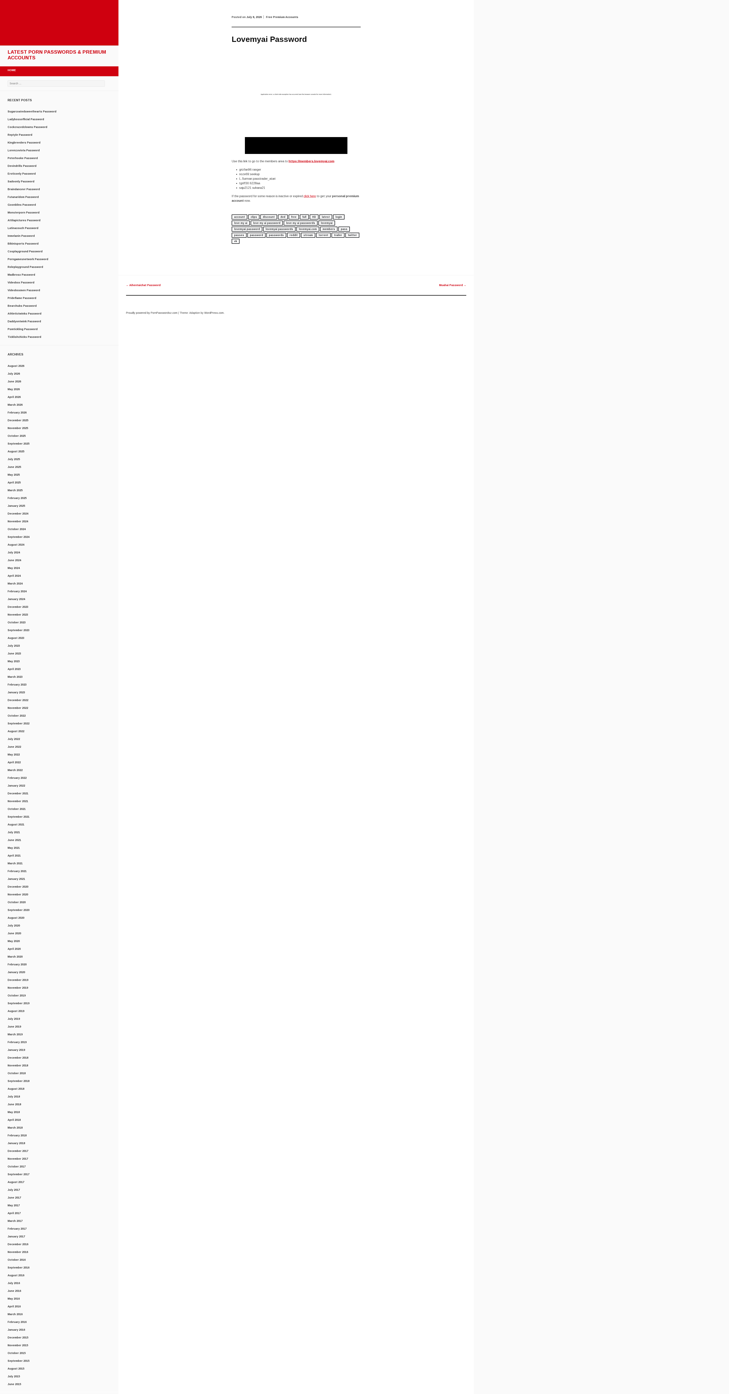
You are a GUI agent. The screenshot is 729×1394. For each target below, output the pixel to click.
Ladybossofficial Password (26, 119)
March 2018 (15, 1127)
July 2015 (14, 1376)
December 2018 (18, 1057)
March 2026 (15, 404)
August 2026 (16, 365)
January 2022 (16, 785)
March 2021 (15, 863)
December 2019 (18, 979)
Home (12, 70)
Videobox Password (21, 282)
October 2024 (17, 529)
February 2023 (17, 684)
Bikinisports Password (23, 243)
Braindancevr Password (24, 189)
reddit (294, 235)
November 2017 (18, 1158)
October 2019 (17, 995)
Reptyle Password (20, 134)
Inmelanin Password (21, 235)
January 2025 (16, 505)
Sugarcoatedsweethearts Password (32, 111)
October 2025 (17, 435)
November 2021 (18, 801)
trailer (338, 235)
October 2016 (17, 1259)
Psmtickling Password (23, 329)
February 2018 (17, 1135)
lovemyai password (247, 229)
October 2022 (17, 715)
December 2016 (18, 1244)
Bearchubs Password (22, 305)
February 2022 (17, 777)
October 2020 (17, 902)
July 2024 (14, 552)
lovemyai (327, 222)
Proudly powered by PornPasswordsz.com (151, 312)
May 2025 (14, 474)
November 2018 (18, 1065)
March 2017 (15, 1220)
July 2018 (14, 1096)
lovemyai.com (308, 229)
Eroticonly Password (22, 173)
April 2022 (14, 762)
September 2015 (18, 1360)
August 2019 (16, 1011)
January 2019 (16, 1049)
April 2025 (14, 482)
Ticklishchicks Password (24, 336)
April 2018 (14, 1119)
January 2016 (16, 1329)
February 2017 (17, 1228)
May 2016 (14, 1298)
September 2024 (18, 536)
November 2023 (18, 614)
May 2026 (14, 389)
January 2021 (16, 878)
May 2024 (14, 568)
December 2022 (18, 700)
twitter (352, 235)
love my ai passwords (300, 222)
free (294, 216)
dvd (282, 216)
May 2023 (14, 661)
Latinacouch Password (23, 228)
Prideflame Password (22, 298)
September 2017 (18, 1174)
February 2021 (17, 871)
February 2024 (17, 591)
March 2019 (15, 1034)
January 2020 (16, 972)
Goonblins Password (22, 204)
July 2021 (14, 832)
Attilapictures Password (24, 220)
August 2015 (16, 1368)
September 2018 (18, 1081)
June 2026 (14, 381)
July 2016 (14, 1283)
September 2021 (18, 816)
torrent (323, 235)
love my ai (240, 222)
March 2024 (15, 583)
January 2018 (16, 1143)
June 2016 (14, 1290)
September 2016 (18, 1267)
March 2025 (15, 490)
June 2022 (14, 746)
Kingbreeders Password (24, 142)
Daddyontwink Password (24, 321)
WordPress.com (214, 312)
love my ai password (266, 222)
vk (235, 241)
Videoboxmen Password (24, 290)
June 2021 (14, 840)
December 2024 (18, 513)
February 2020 (17, 964)
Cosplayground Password (25, 251)
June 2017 (14, 1197)
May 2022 (14, 754)
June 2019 (14, 1026)
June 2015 (14, 1384)
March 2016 (15, 1314)
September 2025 (18, 443)
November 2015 (18, 1345)
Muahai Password (452, 285)
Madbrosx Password (21, 274)
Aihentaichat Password (143, 285)
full (304, 216)
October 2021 (17, 808)
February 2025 (17, 498)
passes (239, 235)
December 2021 (18, 793)
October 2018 (17, 1073)
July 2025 (14, 459)
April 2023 (14, 669)
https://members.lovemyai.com (311, 161)
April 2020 (14, 948)
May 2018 (14, 1112)
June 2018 (14, 1104)
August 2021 (16, 824)
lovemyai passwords (279, 229)
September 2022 (18, 723)
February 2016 (17, 1321)
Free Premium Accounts (282, 17)
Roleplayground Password (25, 266)
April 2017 (14, 1213)
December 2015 (18, 1337)
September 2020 (18, 910)
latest (326, 216)
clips (254, 216)
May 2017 (14, 1205)
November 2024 (18, 521)
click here (310, 196)
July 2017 (14, 1189)
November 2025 (18, 428)
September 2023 (18, 630)
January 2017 (16, 1236)
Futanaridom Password (23, 196)
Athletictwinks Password (24, 313)
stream (308, 235)
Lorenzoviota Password (24, 150)
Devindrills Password (22, 165)
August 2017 (16, 1182)
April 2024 (14, 575)
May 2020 (14, 941)
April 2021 (14, 855)
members (329, 229)
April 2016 (14, 1306)
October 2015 (17, 1353)
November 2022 (18, 707)
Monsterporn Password (23, 212)
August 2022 (16, 731)
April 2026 (14, 397)
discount (269, 216)
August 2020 (16, 917)
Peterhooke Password (23, 158)
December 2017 (18, 1150)
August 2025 (16, 451)
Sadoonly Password (21, 181)
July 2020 (14, 925)
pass (344, 229)
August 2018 (16, 1088)
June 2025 (14, 466)
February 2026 (17, 412)
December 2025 (18, 420)
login (338, 216)
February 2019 (17, 1042)
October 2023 (17, 622)
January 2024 (16, 599)
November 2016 (18, 1252)
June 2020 (14, 933)
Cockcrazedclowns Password (27, 127)
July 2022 (14, 739)
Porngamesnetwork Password (28, 259)
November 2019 (18, 987)
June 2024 (14, 560)
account (239, 216)
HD (314, 216)
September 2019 (18, 1003)
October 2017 (17, 1166)
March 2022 (15, 770)
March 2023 (15, 676)
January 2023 (16, 692)
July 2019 (14, 1018)
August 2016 (16, 1275)
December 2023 (18, 606)
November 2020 (18, 894)
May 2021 (14, 847)
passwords (276, 235)
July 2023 (14, 645)
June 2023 (14, 653)
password (256, 235)
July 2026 (14, 373)
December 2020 (18, 886)
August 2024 (16, 544)
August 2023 (16, 637)
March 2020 (15, 956)
